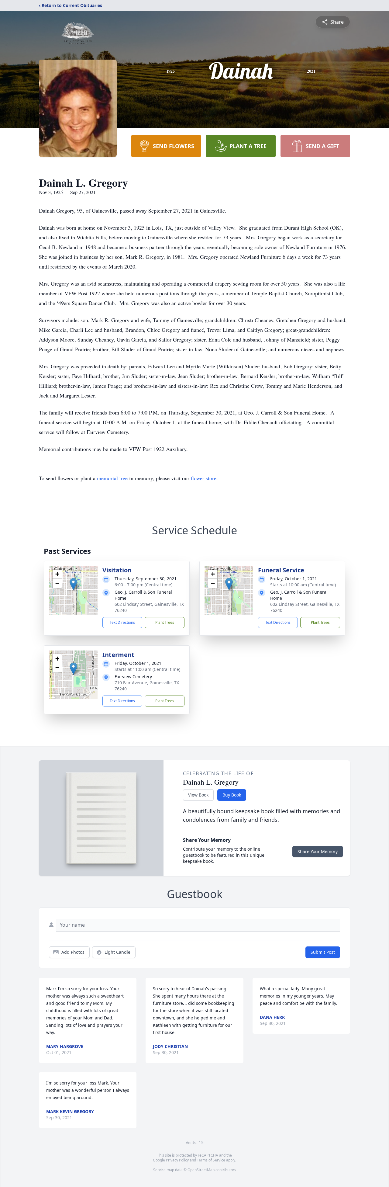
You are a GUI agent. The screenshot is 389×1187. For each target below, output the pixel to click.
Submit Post (323, 952)
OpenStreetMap (201, 1169)
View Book (198, 795)
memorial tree (112, 478)
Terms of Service (211, 1160)
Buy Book (231, 795)
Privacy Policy (177, 1160)
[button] (73, 584)
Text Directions (122, 622)
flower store (203, 478)
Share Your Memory (318, 851)
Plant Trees (164, 622)
